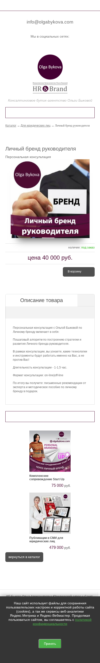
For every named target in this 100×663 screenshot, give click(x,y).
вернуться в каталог (24, 557)
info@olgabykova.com (50, 21)
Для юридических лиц (35, 125)
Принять (50, 644)
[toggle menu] (7, 5)
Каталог (10, 125)
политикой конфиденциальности (62, 622)
